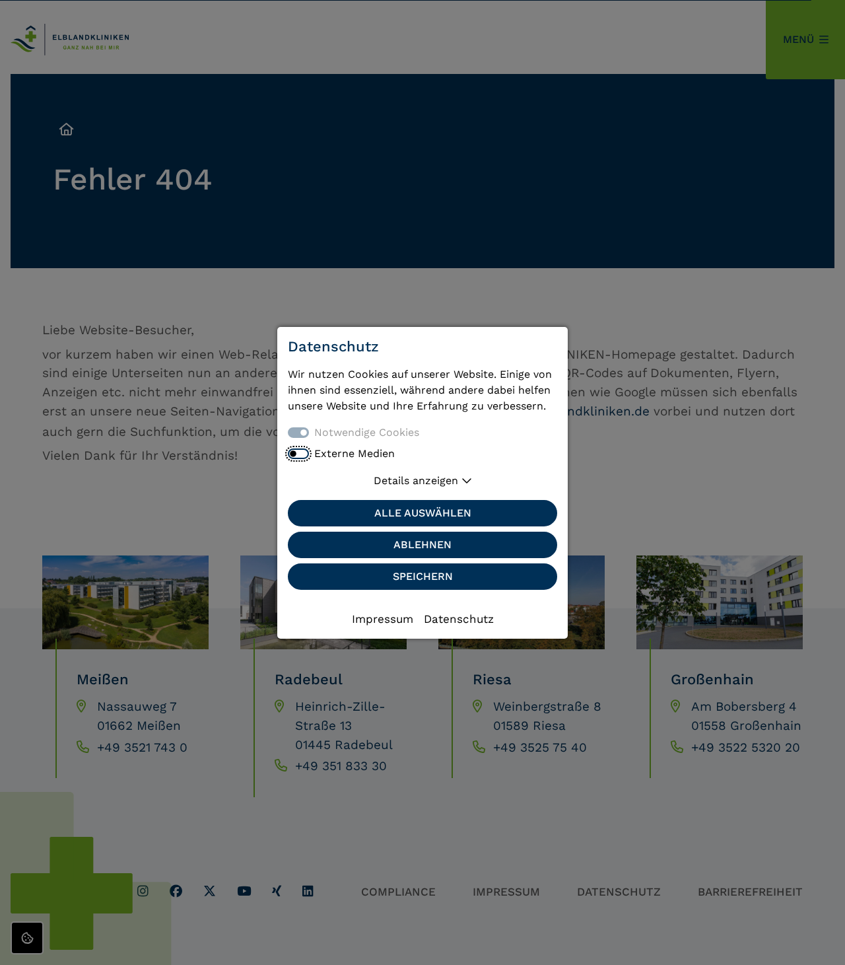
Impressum (382, 618)
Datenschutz (459, 618)
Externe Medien (354, 453)
